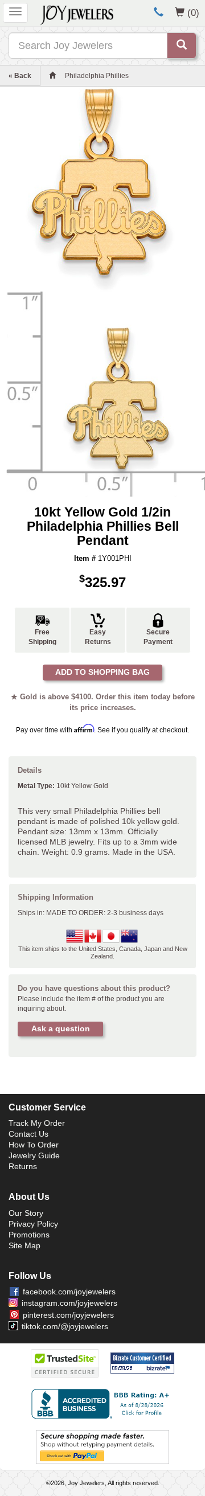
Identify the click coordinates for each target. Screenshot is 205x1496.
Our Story (26, 1213)
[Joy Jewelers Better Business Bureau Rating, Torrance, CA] (102, 1404)
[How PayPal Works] (102, 1446)
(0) (193, 12)
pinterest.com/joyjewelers (68, 1314)
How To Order (34, 1144)
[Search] (181, 45)
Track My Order (37, 1123)
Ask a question (60, 1028)
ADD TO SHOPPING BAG (102, 672)
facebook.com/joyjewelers (69, 1291)
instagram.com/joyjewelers (69, 1303)
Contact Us (28, 1133)
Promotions (29, 1234)
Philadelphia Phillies (97, 76)
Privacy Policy (33, 1223)
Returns (23, 1166)
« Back (20, 76)
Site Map (24, 1245)
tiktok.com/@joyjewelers (65, 1326)
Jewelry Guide (34, 1155)
